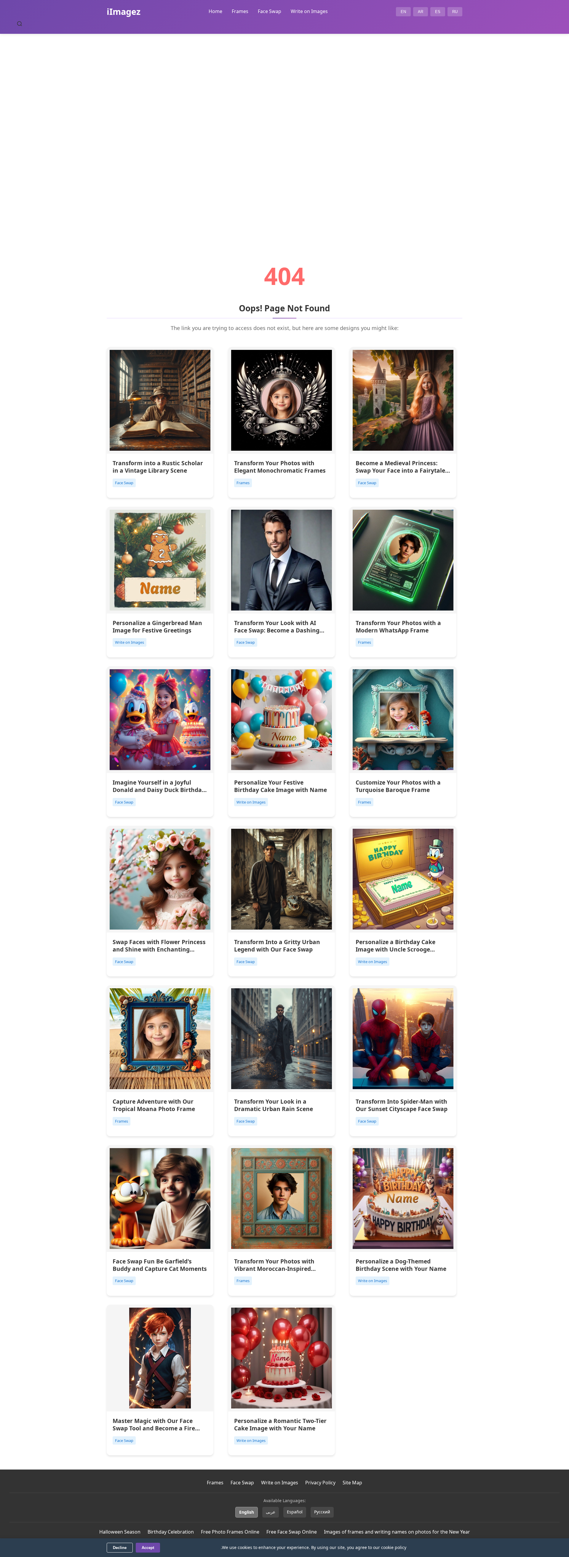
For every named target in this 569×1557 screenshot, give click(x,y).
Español (295, 1512)
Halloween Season (119, 1532)
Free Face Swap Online (291, 1532)
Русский (322, 1512)
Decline (120, 1547)
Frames (240, 11)
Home (215, 11)
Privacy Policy (320, 1482)
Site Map (352, 1482)
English (246, 1512)
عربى (270, 1512)
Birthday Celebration (171, 1532)
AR (420, 11)
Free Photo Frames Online (230, 1532)
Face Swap (269, 11)
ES (437, 11)
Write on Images (309, 11)
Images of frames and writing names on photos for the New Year (397, 1532)
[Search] (19, 23)
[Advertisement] (284, 132)
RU (455, 11)
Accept (148, 1547)
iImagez (123, 11)
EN (403, 11)
